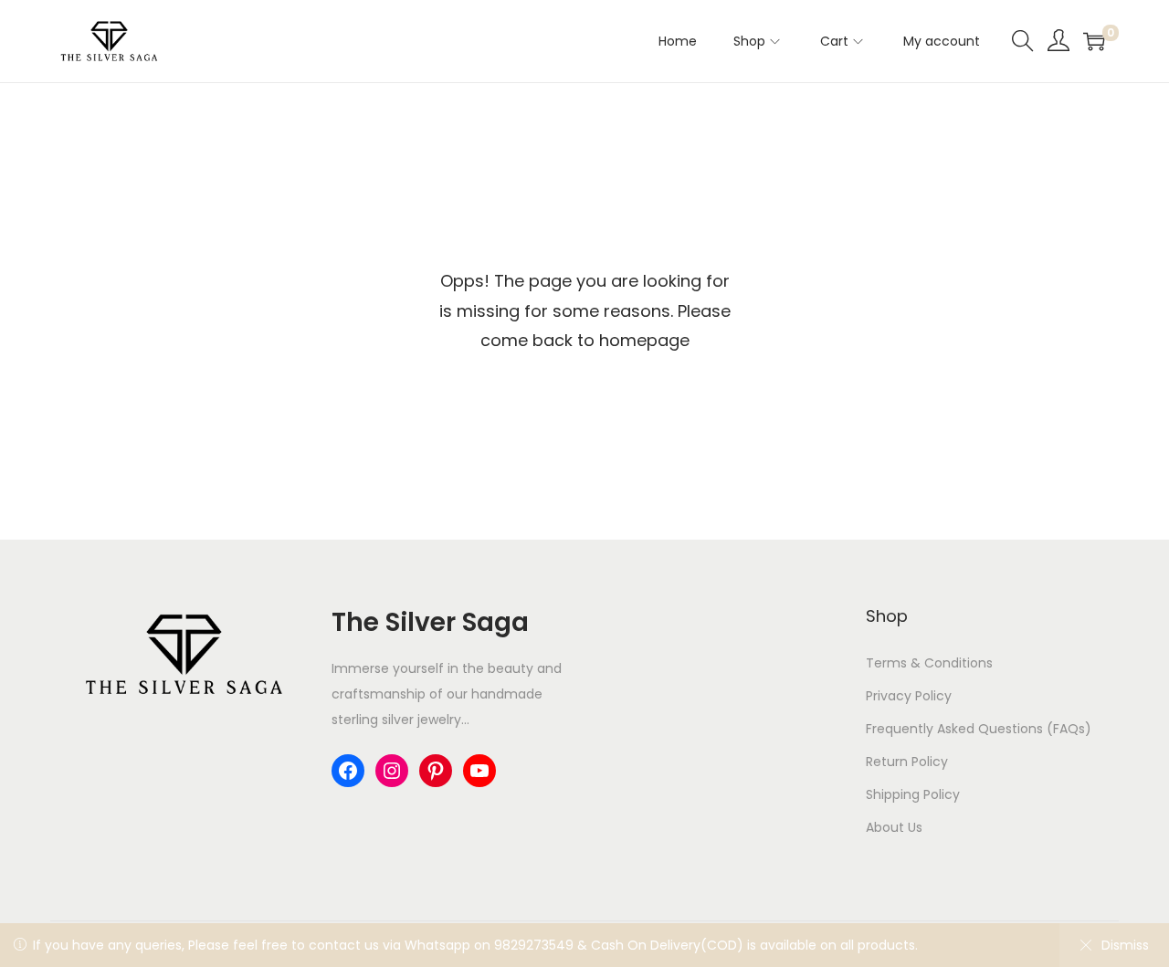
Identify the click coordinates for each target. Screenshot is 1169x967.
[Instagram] (391, 770)
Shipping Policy (913, 794)
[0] (1094, 41)
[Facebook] (348, 770)
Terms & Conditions (929, 663)
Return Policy (907, 761)
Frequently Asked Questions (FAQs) (978, 729)
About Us (894, 827)
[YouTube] (479, 770)
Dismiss (1125, 945)
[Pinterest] (435, 770)
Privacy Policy (909, 696)
